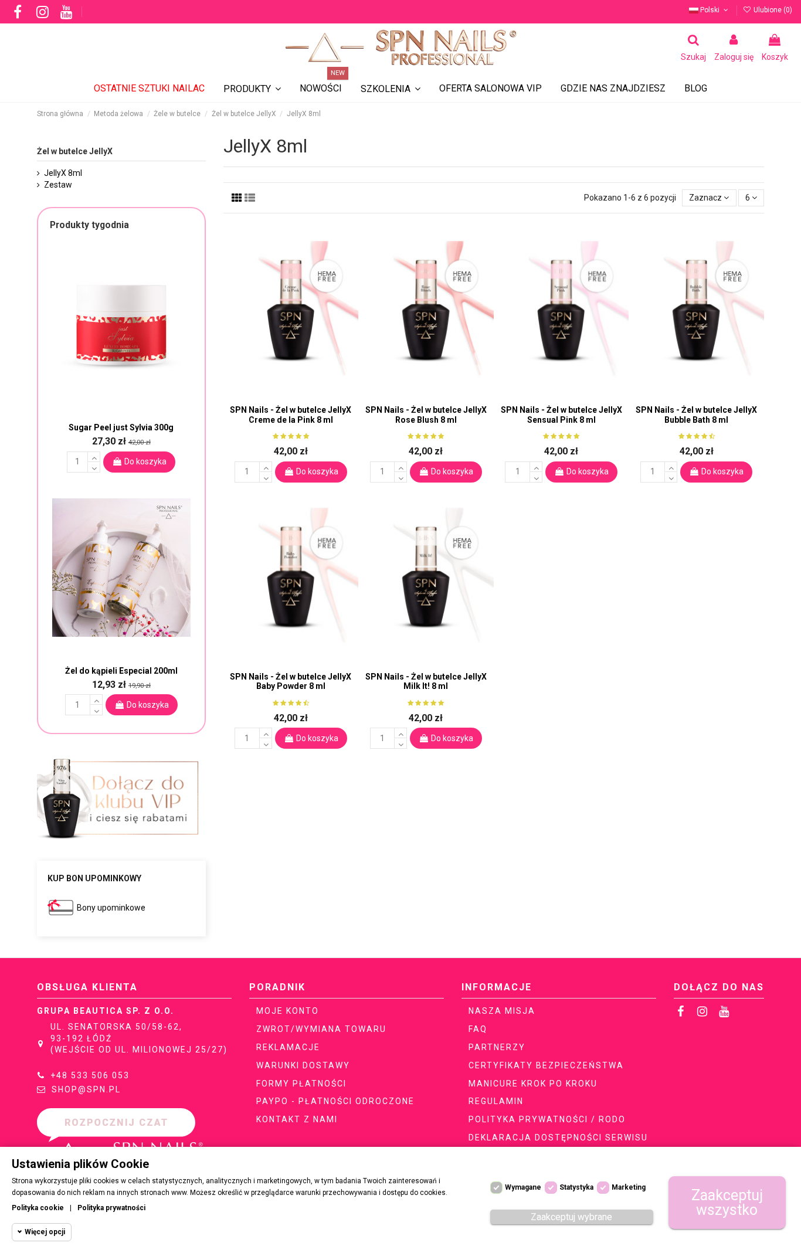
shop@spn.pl (86, 1089)
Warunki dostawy (303, 1065)
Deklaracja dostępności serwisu (558, 1137)
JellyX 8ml (63, 173)
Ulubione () (772, 10)
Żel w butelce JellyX (75, 151)
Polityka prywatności (111, 1208)
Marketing (629, 1187)
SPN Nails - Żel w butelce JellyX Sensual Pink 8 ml (561, 415)
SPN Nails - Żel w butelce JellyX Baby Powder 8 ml (290, 681)
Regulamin (496, 1101)
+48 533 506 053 (90, 1075)
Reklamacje (288, 1047)
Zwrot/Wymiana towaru (321, 1029)
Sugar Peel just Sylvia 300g (121, 427)
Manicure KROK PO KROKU (533, 1083)
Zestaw (58, 184)
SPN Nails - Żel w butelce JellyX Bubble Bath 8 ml (696, 415)
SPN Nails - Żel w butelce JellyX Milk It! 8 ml (426, 681)
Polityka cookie (38, 1208)
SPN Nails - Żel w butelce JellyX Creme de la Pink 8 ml (290, 415)
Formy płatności (301, 1083)
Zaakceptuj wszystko (727, 1202)
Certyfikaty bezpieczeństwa (546, 1065)
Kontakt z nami (297, 1119)
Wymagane (523, 1187)
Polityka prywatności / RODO (547, 1119)
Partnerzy (497, 1047)
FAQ (478, 1029)
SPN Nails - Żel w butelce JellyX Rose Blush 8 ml (426, 415)
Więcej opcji (45, 1232)
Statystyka (576, 1187)
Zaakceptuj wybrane (571, 1217)
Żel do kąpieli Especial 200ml (121, 670)
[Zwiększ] (265, 466)
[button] (390, 89)
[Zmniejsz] (265, 477)
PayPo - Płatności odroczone (335, 1101)
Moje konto (287, 1011)
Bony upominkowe (111, 907)
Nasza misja (502, 1011)
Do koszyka (317, 471)
